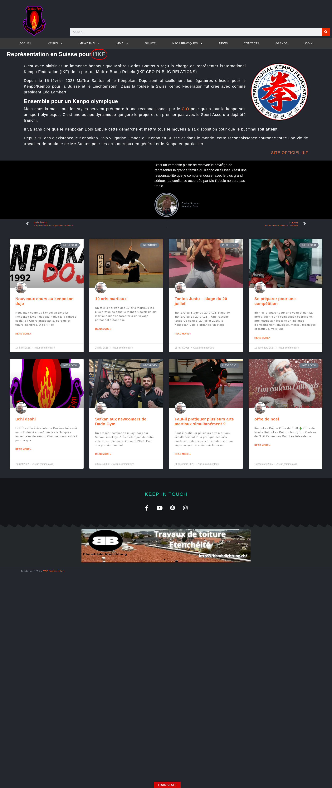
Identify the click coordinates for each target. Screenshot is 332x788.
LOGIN (308, 43)
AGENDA (281, 43)
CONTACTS (251, 43)
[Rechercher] (326, 32)
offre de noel (266, 419)
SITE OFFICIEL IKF (289, 153)
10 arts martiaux (111, 298)
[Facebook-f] (146, 507)
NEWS (223, 43)
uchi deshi (25, 419)
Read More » (23, 333)
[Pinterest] (172, 507)
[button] (85, 545)
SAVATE (150, 43)
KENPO (53, 43)
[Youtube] (159, 507)
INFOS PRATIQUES (185, 43)
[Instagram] (185, 507)
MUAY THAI (87, 43)
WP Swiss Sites (54, 570)
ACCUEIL (25, 43)
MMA (119, 43)
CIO (185, 109)
